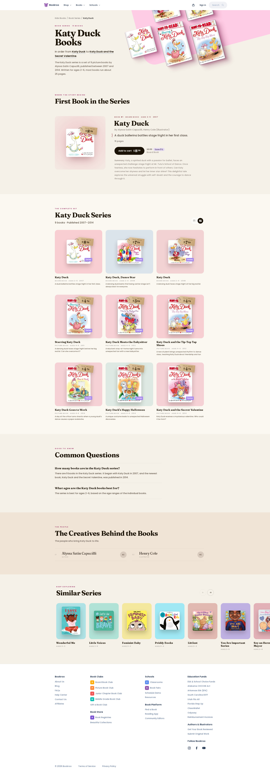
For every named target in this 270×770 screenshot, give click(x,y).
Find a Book (151, 709)
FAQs (57, 690)
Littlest (193, 642)
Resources (150, 697)
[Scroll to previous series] (203, 592)
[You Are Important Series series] (235, 621)
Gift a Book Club (98, 704)
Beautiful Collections (101, 722)
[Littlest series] (202, 621)
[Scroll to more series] (210, 592)
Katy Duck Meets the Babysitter (126, 342)
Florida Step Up (195, 703)
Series (88, 259)
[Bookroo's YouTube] (204, 748)
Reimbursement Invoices (200, 717)
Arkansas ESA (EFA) (197, 690)
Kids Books (60, 18)
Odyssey (192, 712)
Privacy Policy (109, 766)
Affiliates (59, 703)
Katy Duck (78, 51)
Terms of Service (86, 766)
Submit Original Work (198, 733)
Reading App (151, 713)
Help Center (61, 694)
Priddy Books (164, 642)
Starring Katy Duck (67, 342)
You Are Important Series (233, 644)
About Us (59, 681)
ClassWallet (194, 708)
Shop (66, 5)
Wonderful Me (65, 642)
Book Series (74, 18)
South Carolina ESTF (198, 694)
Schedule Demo (153, 692)
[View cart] (193, 5)
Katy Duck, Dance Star (120, 277)
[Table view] (194, 221)
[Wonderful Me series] (71, 621)
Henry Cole (149, 129)
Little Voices (97, 642)
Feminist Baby (131, 642)
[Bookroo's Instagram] (189, 748)
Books (79, 5)
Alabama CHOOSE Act (199, 686)
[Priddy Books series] (169, 621)
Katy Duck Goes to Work (71, 409)
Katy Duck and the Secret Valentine (180, 409)
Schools (93, 5)
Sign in (203, 5)
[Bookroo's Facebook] (196, 748)
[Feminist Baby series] (137, 621)
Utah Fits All (194, 699)
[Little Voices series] (104, 621)
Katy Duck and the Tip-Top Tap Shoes (177, 343)
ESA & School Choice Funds (201, 681)
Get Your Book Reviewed (200, 729)
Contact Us (61, 699)
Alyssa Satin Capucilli (130, 129)
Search (215, 5)
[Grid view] (200, 221)
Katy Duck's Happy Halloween (125, 409)
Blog (57, 686)
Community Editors (154, 718)
